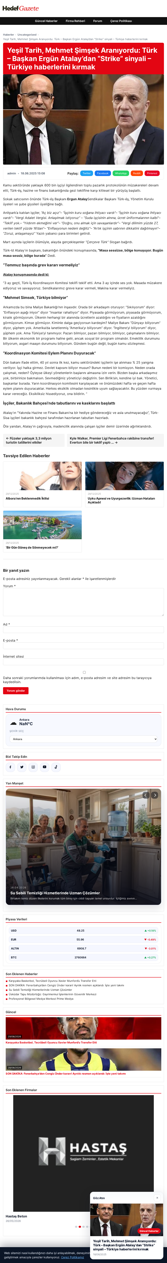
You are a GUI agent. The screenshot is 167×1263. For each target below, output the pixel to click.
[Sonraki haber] (154, 795)
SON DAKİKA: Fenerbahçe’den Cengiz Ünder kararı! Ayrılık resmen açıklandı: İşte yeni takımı (66, 985)
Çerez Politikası (121, 21)
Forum (97, 21)
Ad (6, 624)
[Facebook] (10, 767)
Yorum (9, 586)
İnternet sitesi (13, 656)
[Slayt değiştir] (76, 1227)
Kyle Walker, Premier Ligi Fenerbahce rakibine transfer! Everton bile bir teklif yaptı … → (112, 440)
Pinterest (152, 173)
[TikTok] (56, 767)
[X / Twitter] (21, 767)
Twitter (87, 173)
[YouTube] (44, 767)
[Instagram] (33, 767)
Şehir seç (17, 731)
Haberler (8, 34)
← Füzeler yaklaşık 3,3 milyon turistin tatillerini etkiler (29, 440)
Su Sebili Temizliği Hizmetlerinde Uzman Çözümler (40, 989)
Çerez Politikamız (72, 1257)
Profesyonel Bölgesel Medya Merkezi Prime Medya (41, 998)
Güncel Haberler (46, 21)
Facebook (103, 173)
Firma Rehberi (75, 21)
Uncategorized (27, 34)
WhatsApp (121, 173)
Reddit (137, 173)
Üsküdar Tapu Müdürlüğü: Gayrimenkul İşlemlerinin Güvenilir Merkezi (52, 994)
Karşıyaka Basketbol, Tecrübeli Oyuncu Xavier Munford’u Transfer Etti (52, 980)
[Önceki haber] (146, 795)
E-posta (10, 640)
